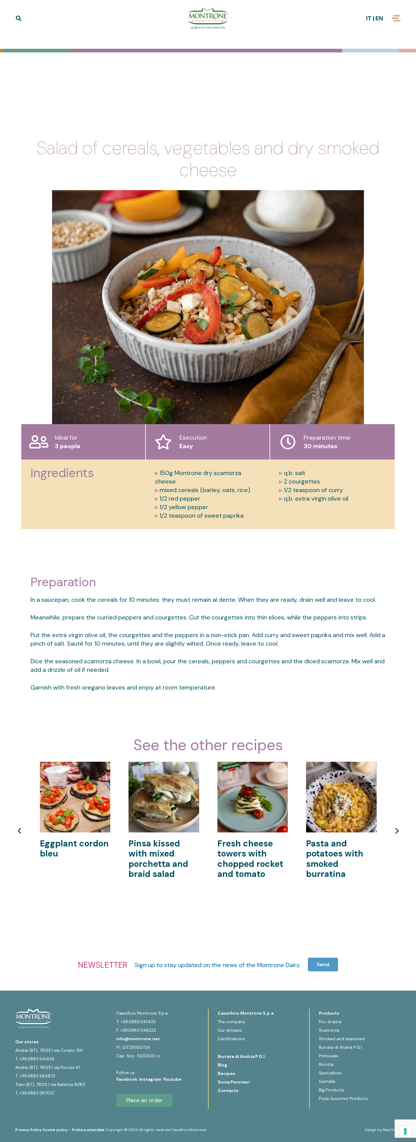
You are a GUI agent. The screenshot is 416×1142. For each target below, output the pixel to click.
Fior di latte (330, 1021)
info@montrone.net (138, 1038)
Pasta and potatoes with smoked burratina (334, 859)
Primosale (328, 1056)
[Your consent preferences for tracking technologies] (405, 1131)
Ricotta (326, 1064)
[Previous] (19, 831)
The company (231, 1021)
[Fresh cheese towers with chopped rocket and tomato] (252, 766)
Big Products (331, 1090)
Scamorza (329, 1030)
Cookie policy (55, 1129)
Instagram (151, 1079)
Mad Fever (392, 1129)
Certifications (231, 1038)
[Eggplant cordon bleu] (75, 766)
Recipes (226, 1073)
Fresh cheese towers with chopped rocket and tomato (250, 859)
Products (329, 1013)
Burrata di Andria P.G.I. (242, 1056)
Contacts (228, 1090)
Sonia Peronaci (234, 1082)
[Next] (396, 831)
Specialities (330, 1073)
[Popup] (396, 18)
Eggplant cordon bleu (74, 849)
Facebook (127, 1079)
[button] (18, 18)
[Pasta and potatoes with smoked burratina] (341, 766)
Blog (222, 1065)
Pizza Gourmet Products (343, 1098)
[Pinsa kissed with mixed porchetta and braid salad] (164, 766)
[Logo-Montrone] (208, 18)
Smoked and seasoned (342, 1038)
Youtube (172, 1079)
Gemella (327, 1081)
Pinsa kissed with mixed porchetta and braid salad (158, 859)
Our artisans (230, 1030)
